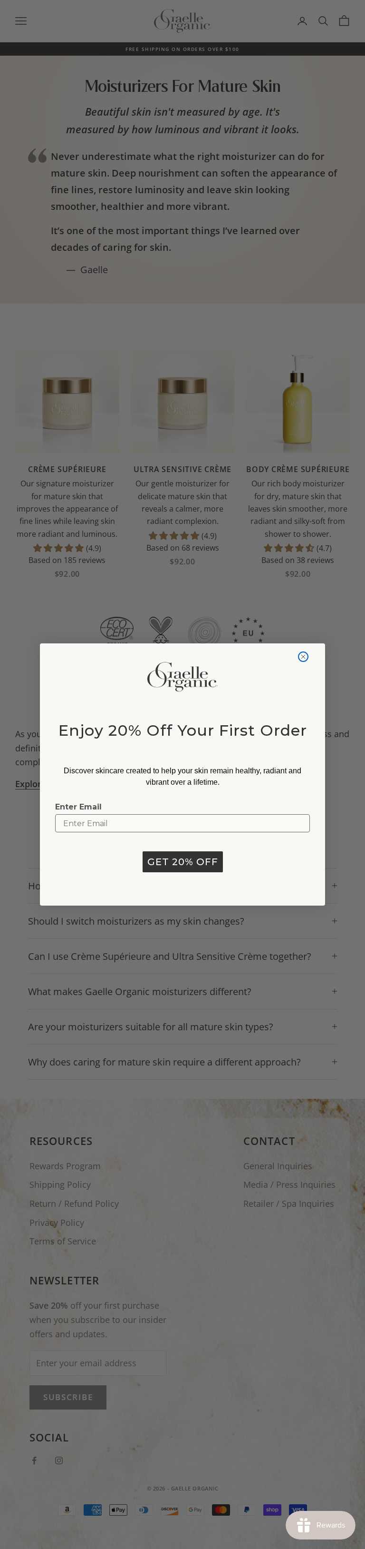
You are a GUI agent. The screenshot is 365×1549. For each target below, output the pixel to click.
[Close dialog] (303, 656)
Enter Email (78, 806)
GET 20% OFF (182, 862)
